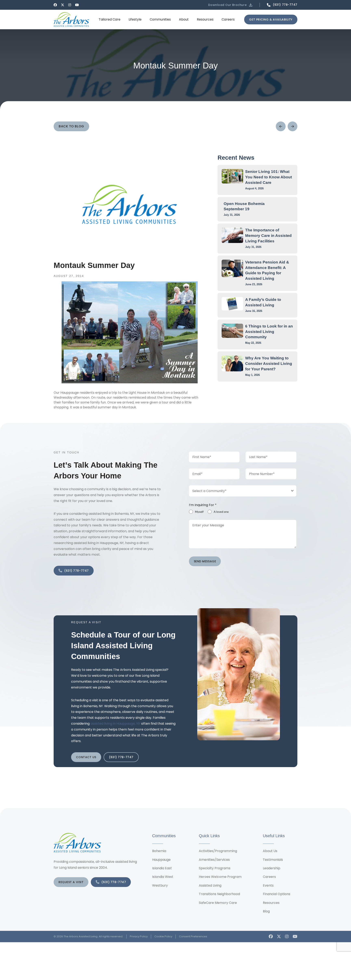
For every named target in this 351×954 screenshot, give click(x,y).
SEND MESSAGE (205, 561)
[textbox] (239, 491)
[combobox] (243, 491)
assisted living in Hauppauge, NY (115, 723)
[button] (230, 4)
